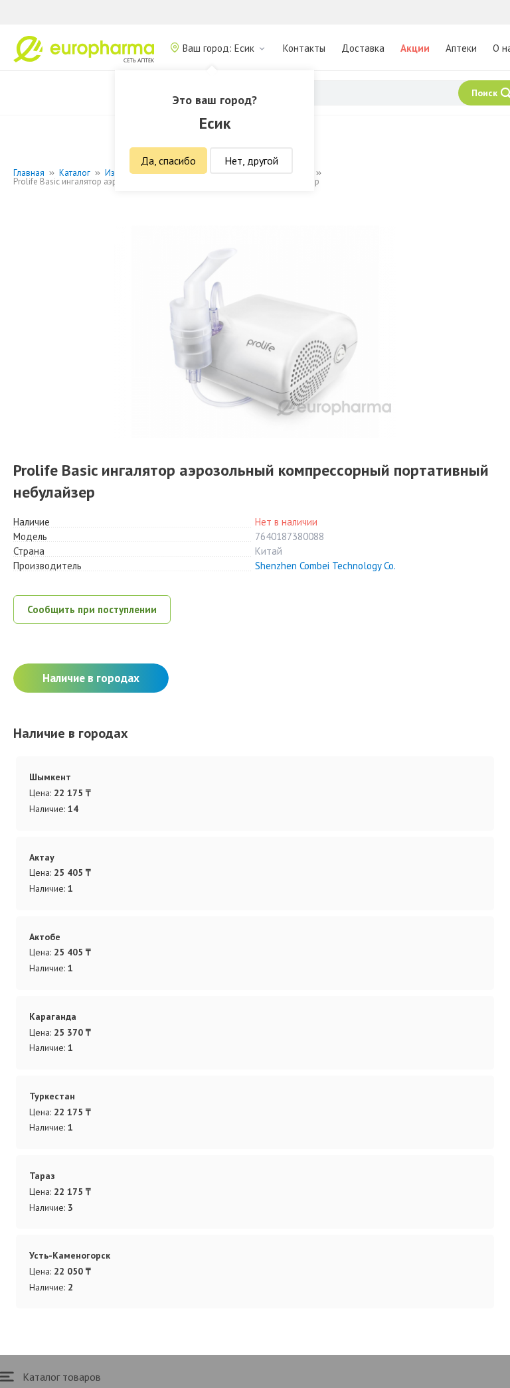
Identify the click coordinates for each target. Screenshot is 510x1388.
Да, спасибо (168, 160)
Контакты (304, 48)
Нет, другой (251, 160)
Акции (415, 48)
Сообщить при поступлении (92, 609)
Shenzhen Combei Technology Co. (325, 565)
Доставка (362, 48)
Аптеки (461, 48)
